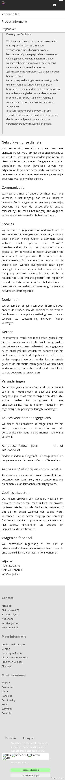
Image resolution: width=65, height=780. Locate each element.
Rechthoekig (8, 700)
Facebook (10, 738)
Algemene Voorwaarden (15, 657)
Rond (5, 704)
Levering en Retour (12, 653)
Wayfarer (7, 708)
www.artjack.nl (10, 627)
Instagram (28, 738)
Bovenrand (8, 687)
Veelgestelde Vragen (13, 644)
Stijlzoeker (9, 29)
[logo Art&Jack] (12, 5)
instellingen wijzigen (30, 775)
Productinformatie (14, 21)
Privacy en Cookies (12, 661)
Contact (6, 648)
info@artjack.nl (10, 623)
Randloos (7, 695)
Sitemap (6, 666)
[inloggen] (46, 6)
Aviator (6, 682)
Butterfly (6, 713)
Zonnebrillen (10, 14)
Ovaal (5, 691)
